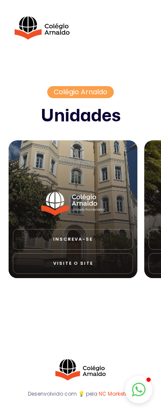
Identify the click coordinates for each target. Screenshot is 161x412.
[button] (138, 389)
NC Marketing (116, 393)
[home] (42, 28)
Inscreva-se (73, 239)
